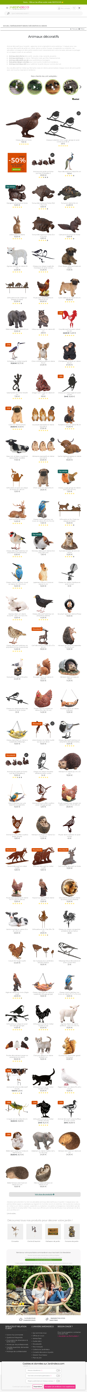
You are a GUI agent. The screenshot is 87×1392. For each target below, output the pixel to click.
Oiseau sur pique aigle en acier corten (69, 393)
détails (26, 1366)
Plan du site (37, 1358)
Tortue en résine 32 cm (69, 203)
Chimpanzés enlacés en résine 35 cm (69, 362)
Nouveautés (37, 1344)
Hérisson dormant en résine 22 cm (69, 1152)
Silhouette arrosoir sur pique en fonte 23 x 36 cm (17, 488)
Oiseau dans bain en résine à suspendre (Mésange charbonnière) (17, 741)
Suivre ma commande (15, 1335)
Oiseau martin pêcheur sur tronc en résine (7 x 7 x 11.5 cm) (69, 993)
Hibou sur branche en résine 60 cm (43, 330)
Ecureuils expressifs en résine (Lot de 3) (43, 425)
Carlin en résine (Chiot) (17, 425)
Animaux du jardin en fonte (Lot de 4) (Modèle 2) (17, 772)
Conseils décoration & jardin (43, 1352)
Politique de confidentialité (17, 1351)
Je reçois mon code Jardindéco (43, 1260)
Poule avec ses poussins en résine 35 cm (43, 298)
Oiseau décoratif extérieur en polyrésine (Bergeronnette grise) (69, 741)
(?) (41, 1370)
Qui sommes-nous (39, 1333)
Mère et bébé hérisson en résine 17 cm (43, 1184)
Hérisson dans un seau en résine (69, 678)
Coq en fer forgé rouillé (17, 961)
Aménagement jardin (19, 26)
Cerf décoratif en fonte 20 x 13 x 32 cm (43, 646)
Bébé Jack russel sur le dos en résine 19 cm (17, 1152)
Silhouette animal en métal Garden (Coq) (43, 1025)
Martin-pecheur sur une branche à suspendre (17, 804)
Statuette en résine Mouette (17, 677)
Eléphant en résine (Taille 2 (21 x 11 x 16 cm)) (43, 1152)
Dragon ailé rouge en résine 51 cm (43, 393)
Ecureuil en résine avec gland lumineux (69, 1056)
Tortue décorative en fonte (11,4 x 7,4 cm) (43, 235)
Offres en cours (38, 1336)
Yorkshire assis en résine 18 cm (69, 425)
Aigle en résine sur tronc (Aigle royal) (17, 993)
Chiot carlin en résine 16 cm (43, 488)
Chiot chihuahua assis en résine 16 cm (43, 362)
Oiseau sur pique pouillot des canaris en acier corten (17, 709)
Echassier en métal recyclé (17, 361)
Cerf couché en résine (17, 519)
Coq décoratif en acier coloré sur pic (69, 330)
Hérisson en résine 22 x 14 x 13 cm (69, 772)
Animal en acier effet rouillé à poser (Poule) (17, 835)
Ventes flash (37, 1338)
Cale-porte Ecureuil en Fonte (69, 235)
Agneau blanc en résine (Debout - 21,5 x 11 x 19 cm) (69, 1025)
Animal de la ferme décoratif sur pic (17, 1088)
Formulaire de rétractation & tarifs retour (17, 1341)
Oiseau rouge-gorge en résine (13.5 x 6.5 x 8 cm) (69, 488)
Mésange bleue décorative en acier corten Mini (69, 961)
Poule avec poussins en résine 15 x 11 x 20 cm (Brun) (17, 898)
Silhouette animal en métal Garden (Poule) (43, 1120)
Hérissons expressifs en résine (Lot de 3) (43, 457)
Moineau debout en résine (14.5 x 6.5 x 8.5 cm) (43, 551)
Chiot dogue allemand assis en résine (69, 267)
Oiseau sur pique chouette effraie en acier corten (43, 772)
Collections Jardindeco (41, 1349)
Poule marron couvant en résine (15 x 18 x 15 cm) (43, 709)
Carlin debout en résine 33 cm (69, 298)
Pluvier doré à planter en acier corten (69, 835)
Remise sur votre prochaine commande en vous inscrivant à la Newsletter (43, 1252)
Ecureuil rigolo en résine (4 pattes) (43, 678)
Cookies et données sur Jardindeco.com (43, 1363)
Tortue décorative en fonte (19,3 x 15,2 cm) (43, 204)
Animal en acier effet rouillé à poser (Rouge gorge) (43, 804)
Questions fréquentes (14, 1337)
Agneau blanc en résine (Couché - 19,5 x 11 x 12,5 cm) (17, 615)
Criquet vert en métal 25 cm (17, 1119)
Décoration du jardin (38, 26)
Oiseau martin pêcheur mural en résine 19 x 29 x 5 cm (17, 583)
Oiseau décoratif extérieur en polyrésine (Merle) (43, 615)
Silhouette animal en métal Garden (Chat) (43, 1088)
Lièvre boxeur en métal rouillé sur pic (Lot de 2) (43, 741)
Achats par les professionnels (17, 1344)
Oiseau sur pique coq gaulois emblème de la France (69, 930)
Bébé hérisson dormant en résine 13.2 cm (17, 1184)
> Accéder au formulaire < (68, 1336)
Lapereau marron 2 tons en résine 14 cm (43, 583)
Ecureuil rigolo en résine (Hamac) (69, 709)
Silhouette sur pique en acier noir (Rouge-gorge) (17, 1025)
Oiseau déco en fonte (24, 140)
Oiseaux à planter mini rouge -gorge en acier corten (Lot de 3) (63, 141)
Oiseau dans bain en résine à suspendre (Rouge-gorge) (43, 993)
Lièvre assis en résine (17, 235)
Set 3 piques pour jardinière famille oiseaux (43, 961)
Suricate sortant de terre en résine (69, 551)
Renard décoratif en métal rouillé (17, 867)
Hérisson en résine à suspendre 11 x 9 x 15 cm (69, 646)
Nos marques (38, 1347)
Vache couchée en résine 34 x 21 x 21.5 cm (17, 930)
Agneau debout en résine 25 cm (17, 267)
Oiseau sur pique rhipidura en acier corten (69, 583)
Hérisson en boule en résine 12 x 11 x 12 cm (43, 835)
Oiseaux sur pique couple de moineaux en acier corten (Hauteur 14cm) (43, 268)
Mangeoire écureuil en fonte (17, 203)
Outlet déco (37, 1341)
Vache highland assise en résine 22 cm (69, 457)
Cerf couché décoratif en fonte (69, 866)
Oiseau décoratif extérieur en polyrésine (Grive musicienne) (17, 646)
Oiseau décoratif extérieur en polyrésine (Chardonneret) (17, 551)
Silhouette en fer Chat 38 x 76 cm (43, 930)
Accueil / (6, 26)
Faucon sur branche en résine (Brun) (43, 898)
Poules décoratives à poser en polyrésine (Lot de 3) (17, 1056)
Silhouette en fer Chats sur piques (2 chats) (69, 520)
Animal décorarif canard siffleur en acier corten (69, 1120)
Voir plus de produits (43, 1194)
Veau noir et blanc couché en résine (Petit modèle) (17, 457)
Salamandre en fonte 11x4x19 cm (17, 393)
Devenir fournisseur (40, 1355)
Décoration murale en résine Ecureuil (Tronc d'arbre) (69, 898)
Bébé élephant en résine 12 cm (17, 329)
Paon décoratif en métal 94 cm (69, 172)
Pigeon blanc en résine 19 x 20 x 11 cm (69, 1088)
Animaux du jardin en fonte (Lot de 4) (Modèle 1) (43, 172)
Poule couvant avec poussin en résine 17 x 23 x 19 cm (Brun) (69, 804)
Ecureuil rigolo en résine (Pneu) (69, 614)
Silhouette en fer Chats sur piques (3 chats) (17, 298)
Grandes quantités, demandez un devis (18, 1348)
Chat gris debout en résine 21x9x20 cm (43, 1056)
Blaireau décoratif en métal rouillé (43, 867)
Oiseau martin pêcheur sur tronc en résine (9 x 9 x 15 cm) (43, 520)
